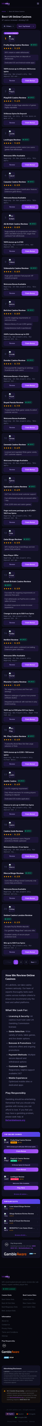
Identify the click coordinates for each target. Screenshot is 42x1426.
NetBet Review (11, 639)
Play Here (21, 1188)
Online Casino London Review (18, 915)
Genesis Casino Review (15, 444)
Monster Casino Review (15, 681)
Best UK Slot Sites (8, 1303)
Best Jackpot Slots (9, 1311)
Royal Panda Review (13, 402)
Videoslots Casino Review (16, 268)
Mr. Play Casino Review (15, 736)
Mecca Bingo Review (14, 873)
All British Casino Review (16, 224)
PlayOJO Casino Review (15, 97)
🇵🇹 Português (30, 1414)
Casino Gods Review (13, 831)
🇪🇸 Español (20, 1414)
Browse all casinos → (21, 1194)
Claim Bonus (30, 81)
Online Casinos (28, 1299)
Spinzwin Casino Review (15, 486)
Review (12, 81)
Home (4, 11)
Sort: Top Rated (25, 26)
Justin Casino (10, 781)
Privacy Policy (7, 1328)
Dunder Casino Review (14, 360)
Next (32, 962)
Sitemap (5, 1336)
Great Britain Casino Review (17, 581)
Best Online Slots (8, 1299)
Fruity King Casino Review (16, 45)
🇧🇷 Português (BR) (21, 1417)
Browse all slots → (21, 1235)
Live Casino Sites (29, 1307)
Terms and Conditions (10, 1332)
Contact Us (6, 1325)
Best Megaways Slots (10, 1307)
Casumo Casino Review (15, 182)
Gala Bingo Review (13, 539)
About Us (5, 1321)
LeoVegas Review (12, 139)
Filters (8, 26)
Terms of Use (22, 1421)
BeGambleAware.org (15, 1120)
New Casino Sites (29, 1303)
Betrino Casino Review (15, 310)
